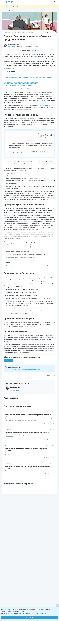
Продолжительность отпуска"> (21, 82)
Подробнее (46, 613)
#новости (30, 6)
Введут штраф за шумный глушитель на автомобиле (16, 6)
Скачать (8, 360)
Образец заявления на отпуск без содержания (19, 88)
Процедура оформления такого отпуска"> (27, 77)
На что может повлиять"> (18, 85)
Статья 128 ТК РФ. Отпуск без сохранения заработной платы (25, 369)
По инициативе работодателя (12, 80)
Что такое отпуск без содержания (13, 75)
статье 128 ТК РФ (43, 105)
